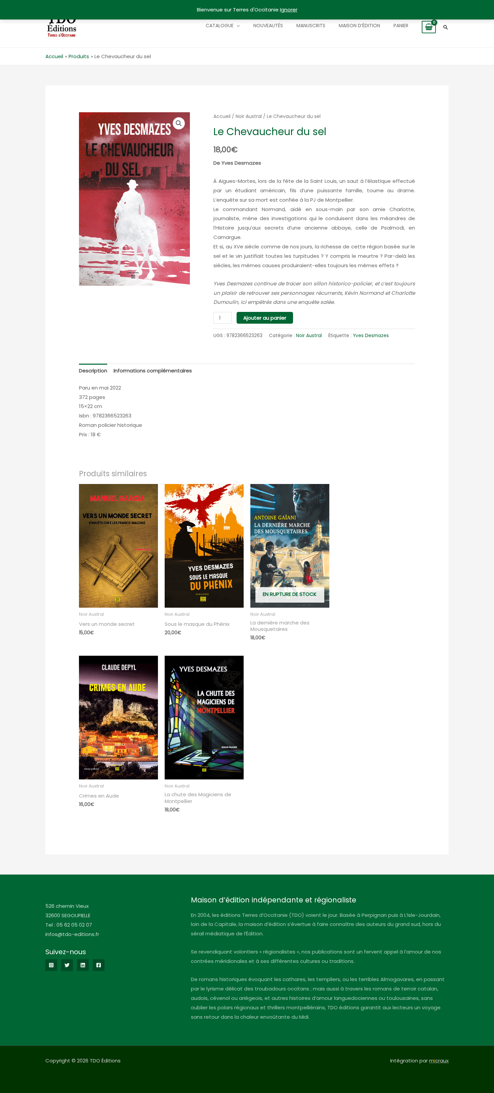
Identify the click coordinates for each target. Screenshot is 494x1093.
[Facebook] (99, 965)
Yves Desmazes (371, 335)
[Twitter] (67, 965)
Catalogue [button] (220, 25)
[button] (446, 27)
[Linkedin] (83, 965)
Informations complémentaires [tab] (153, 370)
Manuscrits (310, 25)
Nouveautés (268, 25)
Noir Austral (249, 116)
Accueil (222, 116)
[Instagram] (51, 965)
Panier (401, 25)
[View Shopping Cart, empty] (429, 27)
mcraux (439, 1060)
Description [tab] (93, 370)
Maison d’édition (359, 25)
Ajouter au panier (264, 317)
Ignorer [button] (288, 9)
